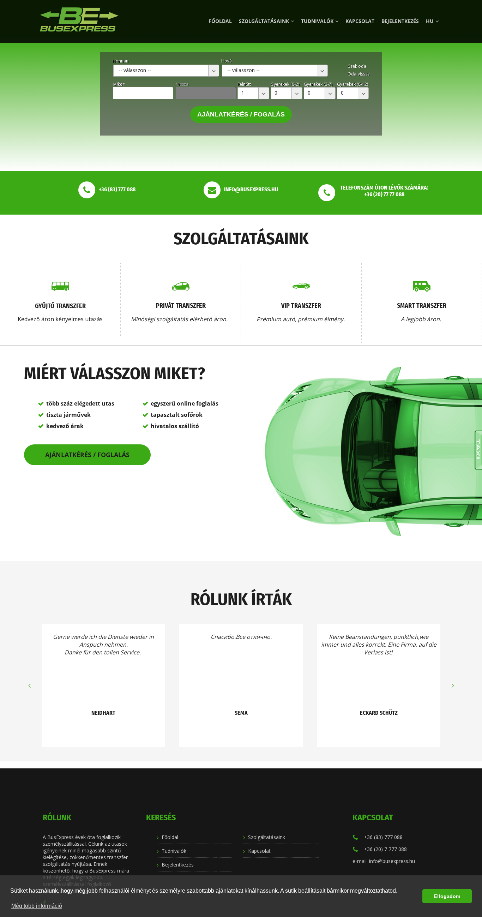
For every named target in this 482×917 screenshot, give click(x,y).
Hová (226, 61)
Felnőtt (244, 84)
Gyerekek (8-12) (352, 84)
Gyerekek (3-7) (318, 84)
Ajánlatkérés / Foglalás (87, 454)
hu (430, 21)
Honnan (120, 61)
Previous (29, 685)
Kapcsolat (359, 21)
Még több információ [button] (36, 906)
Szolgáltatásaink (264, 21)
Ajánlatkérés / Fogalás (241, 114)
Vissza (182, 84)
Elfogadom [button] (447, 896)
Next (452, 685)
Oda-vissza (359, 74)
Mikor (119, 84)
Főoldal (220, 21)
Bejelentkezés (400, 21)
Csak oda (357, 66)
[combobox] (166, 70)
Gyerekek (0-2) (285, 84)
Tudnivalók (317, 21)
